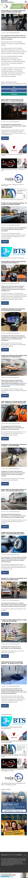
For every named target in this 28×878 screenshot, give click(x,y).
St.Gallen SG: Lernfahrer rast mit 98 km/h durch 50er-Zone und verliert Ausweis (14, 579)
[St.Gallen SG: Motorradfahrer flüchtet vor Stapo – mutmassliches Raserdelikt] (14, 632)
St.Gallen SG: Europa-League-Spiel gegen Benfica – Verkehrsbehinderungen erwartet (12, 533)
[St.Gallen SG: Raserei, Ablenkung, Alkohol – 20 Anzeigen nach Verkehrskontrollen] (14, 214)
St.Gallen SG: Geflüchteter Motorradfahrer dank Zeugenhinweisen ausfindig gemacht (14, 356)
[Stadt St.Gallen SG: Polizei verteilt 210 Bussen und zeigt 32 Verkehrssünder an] (14, 273)
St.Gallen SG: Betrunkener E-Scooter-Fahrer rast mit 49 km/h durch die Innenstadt (13, 309)
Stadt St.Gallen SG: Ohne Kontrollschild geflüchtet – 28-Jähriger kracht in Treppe (12, 662)
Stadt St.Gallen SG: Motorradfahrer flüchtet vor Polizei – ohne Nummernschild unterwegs (13, 490)
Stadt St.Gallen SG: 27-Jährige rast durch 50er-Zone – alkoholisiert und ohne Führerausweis (13, 402)
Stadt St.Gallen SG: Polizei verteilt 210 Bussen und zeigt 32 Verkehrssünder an (13, 262)
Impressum (4, 854)
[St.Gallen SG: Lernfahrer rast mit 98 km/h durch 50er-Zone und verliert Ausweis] (14, 590)
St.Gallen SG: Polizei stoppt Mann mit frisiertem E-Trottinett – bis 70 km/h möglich (14, 445)
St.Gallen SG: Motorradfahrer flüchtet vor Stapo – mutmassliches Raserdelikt (14, 620)
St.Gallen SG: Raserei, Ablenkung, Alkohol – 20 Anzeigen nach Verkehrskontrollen (14, 203)
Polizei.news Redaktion (14, 32)
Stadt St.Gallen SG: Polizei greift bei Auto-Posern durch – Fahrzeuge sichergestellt (12, 100)
